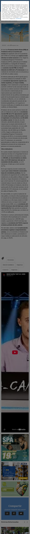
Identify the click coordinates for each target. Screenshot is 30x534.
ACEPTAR (18, 18)
